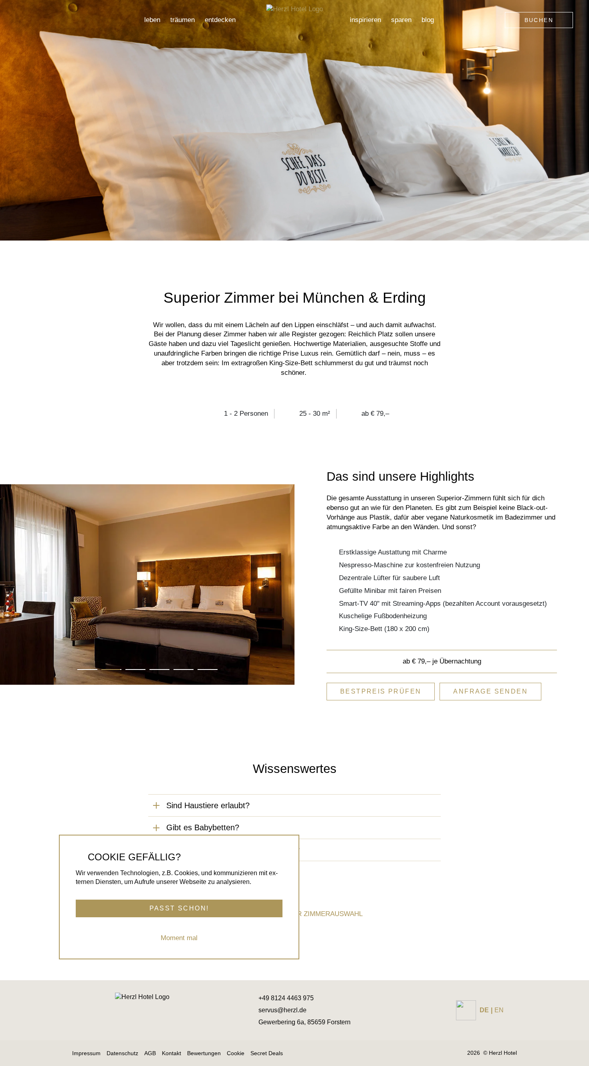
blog (428, 20)
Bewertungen (204, 1053)
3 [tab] (135, 669)
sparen (401, 20)
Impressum (86, 1053)
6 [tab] (207, 669)
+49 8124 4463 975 (286, 998)
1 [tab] (87, 669)
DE (484, 1010)
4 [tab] (159, 669)
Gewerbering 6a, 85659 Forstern (304, 1022)
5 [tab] (183, 669)
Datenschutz (122, 1053)
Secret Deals (266, 1053)
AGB (150, 1053)
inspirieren (365, 20)
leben (152, 20)
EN (499, 1010)
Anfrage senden (490, 691)
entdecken (220, 20)
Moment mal (179, 937)
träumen (182, 20)
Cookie (235, 1053)
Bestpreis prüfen (380, 691)
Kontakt (171, 1053)
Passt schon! (179, 907)
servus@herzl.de (282, 1010)
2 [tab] (111, 669)
